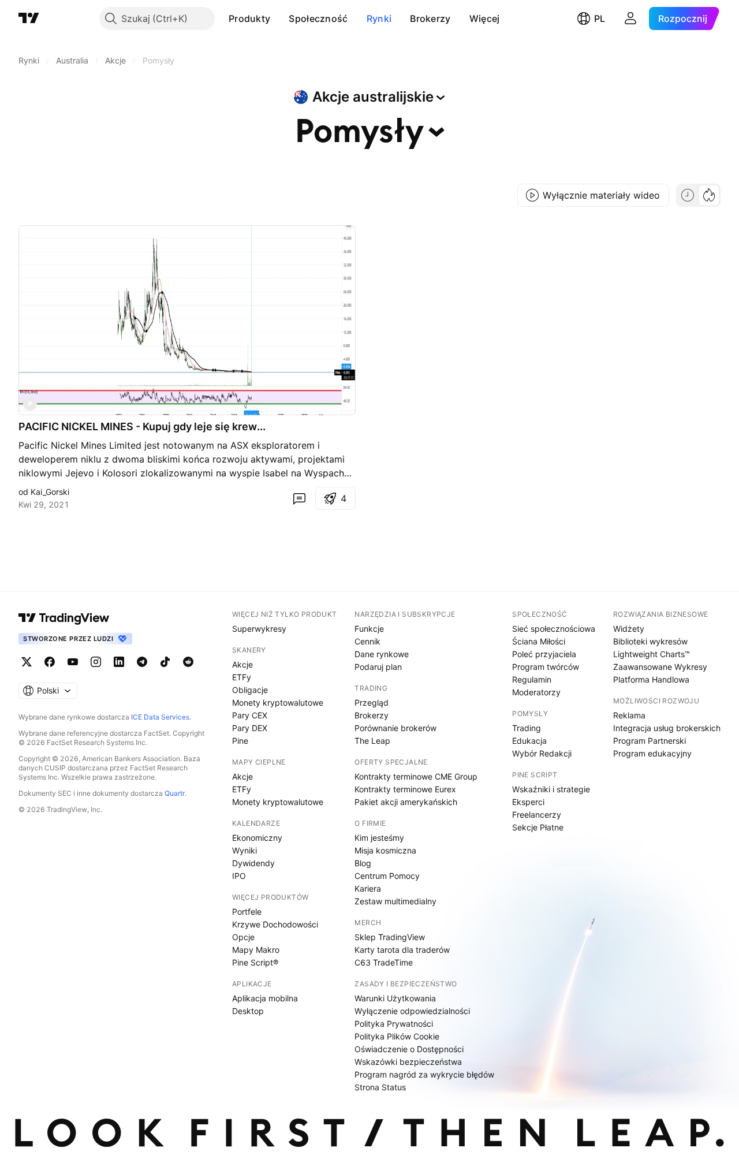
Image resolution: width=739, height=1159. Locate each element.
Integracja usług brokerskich (667, 728)
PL (599, 18)
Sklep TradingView (389, 937)
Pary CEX (249, 715)
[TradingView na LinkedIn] (119, 662)
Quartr (175, 793)
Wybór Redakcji (542, 753)
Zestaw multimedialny (395, 901)
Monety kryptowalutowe (277, 702)
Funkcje (369, 628)
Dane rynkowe (381, 654)
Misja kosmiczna (385, 850)
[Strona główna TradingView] (28, 18)
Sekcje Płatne (537, 827)
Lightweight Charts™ (651, 654)
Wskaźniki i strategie (551, 789)
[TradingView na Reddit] (188, 662)
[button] (279, 18)
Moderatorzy (536, 692)
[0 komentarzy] (299, 498)
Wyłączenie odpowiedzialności (412, 1011)
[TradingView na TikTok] (165, 662)
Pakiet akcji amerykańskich (405, 802)
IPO (239, 876)
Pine (240, 741)
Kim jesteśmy (379, 838)
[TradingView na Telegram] (142, 662)
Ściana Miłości (538, 641)
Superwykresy (259, 628)
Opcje (243, 937)
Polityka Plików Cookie (396, 1036)
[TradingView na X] (26, 662)
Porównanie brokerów (395, 728)
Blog (362, 863)
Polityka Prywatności (393, 1023)
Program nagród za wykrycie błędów (424, 1074)
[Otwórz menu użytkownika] (630, 18)
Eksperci (528, 802)
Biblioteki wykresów (650, 641)
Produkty (249, 18)
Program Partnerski (649, 741)
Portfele (247, 911)
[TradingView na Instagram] (96, 662)
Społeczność (318, 18)
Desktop (248, 1011)
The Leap (372, 741)
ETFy (241, 677)
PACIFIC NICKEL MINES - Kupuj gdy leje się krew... (142, 426)
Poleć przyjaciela (544, 654)
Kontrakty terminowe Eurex (405, 789)
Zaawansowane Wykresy (660, 667)
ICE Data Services (160, 717)
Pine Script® (255, 962)
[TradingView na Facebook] (50, 662)
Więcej (484, 18)
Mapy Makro (255, 950)
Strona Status (380, 1087)
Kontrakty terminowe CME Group (415, 776)
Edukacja (529, 741)
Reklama (629, 715)
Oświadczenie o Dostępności (409, 1049)
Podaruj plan (378, 667)
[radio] (687, 195)
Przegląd (371, 702)
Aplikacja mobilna (265, 998)
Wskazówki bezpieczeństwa (408, 1062)
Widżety (628, 628)
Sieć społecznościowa (553, 628)
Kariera (367, 888)
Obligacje (250, 690)
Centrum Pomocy (387, 876)
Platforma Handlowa (651, 679)
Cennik (367, 641)
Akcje (242, 664)
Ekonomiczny (257, 838)
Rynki (379, 18)
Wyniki (244, 850)
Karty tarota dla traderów (402, 950)
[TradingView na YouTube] (73, 662)
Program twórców (545, 667)
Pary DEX (249, 728)
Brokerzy (430, 18)
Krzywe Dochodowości (275, 924)
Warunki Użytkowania (395, 998)
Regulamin (531, 679)
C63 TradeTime (383, 962)
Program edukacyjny (652, 753)
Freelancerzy (536, 814)
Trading (526, 728)
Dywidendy (253, 863)
